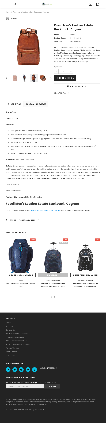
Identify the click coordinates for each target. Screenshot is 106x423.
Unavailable (53, 275)
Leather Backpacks (38, 210)
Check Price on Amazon (66, 78)
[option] (29, 47)
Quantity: (58, 67)
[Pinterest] (28, 369)
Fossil (72, 35)
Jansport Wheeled (53, 280)
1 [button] (51, 297)
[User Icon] (90, 4)
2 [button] (54, 297)
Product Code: (60, 38)
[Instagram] (21, 369)
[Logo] (47, 4)
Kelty (21, 280)
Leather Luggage (53, 210)
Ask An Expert (32, 220)
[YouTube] (34, 369)
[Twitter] (14, 369)
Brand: (56, 35)
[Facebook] (8, 369)
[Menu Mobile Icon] (7, 4)
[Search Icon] (15, 4)
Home (8, 12)
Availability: (58, 41)
